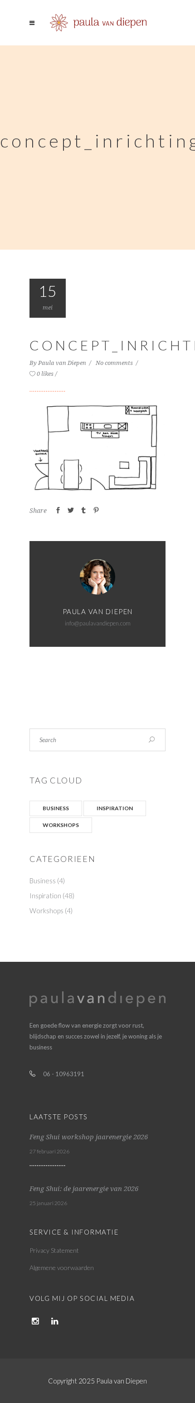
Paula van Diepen (63, 362)
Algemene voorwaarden (61, 1267)
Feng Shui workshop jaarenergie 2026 (88, 1137)
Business (56, 808)
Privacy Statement (54, 1250)
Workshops (61, 825)
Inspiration (115, 808)
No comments (115, 362)
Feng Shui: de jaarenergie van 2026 (83, 1189)
